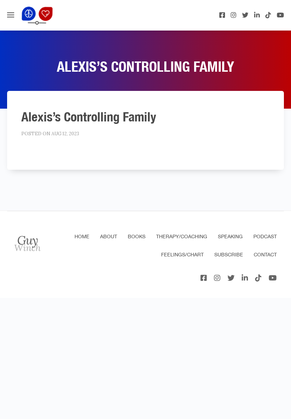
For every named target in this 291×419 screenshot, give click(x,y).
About (108, 236)
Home (82, 236)
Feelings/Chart (182, 254)
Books (137, 236)
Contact (265, 254)
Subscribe (228, 254)
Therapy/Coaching (181, 236)
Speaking (230, 236)
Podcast (265, 236)
